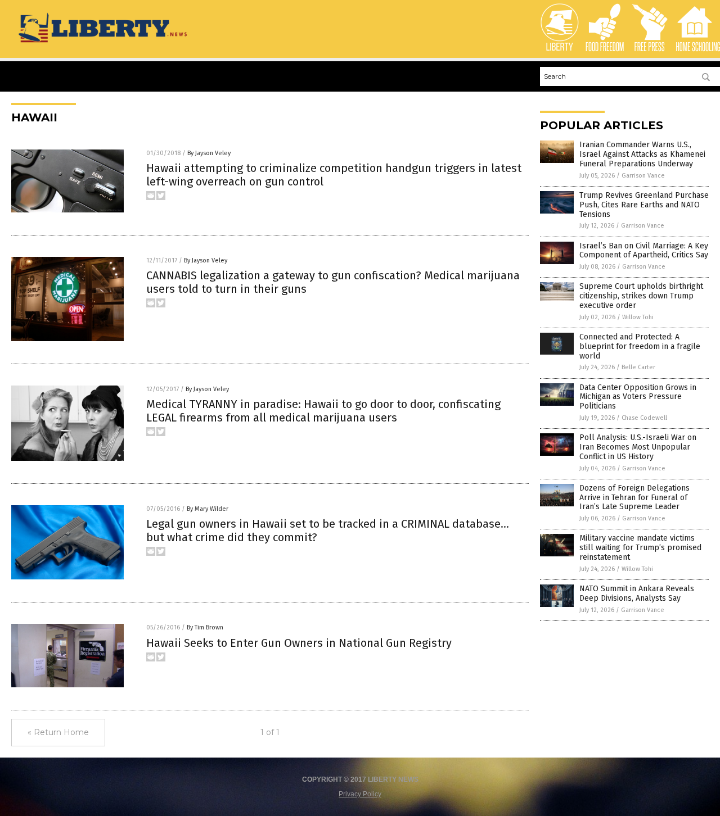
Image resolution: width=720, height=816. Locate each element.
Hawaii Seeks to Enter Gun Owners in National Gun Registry (299, 643)
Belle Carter (638, 367)
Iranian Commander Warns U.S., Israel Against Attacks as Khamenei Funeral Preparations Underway (642, 154)
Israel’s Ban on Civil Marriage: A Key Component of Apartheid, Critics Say (643, 250)
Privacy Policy (360, 794)
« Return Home (58, 732)
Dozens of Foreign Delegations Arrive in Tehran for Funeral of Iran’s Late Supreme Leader (634, 497)
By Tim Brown (205, 627)
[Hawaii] (103, 43)
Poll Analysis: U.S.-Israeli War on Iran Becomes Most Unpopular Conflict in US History (637, 447)
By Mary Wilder (207, 509)
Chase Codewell (644, 417)
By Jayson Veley (209, 153)
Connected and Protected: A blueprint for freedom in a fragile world (639, 346)
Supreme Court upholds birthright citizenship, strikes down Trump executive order (641, 296)
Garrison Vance (643, 175)
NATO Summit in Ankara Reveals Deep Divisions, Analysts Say (636, 593)
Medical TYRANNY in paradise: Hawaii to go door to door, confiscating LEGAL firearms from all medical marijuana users (323, 410)
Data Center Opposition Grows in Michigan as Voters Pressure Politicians (637, 397)
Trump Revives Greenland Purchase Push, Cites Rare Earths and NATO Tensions (644, 205)
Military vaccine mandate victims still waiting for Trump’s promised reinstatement (640, 547)
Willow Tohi (638, 317)
